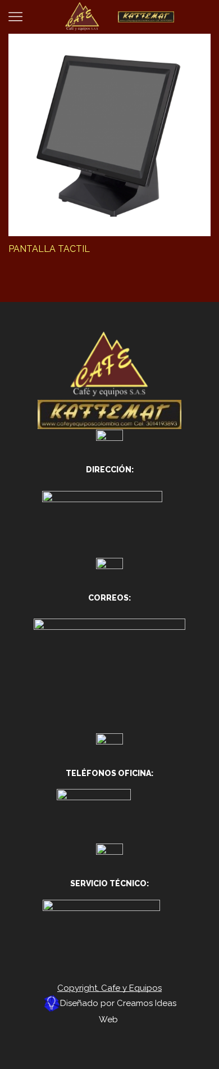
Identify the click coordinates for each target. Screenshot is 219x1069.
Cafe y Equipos (131, 988)
